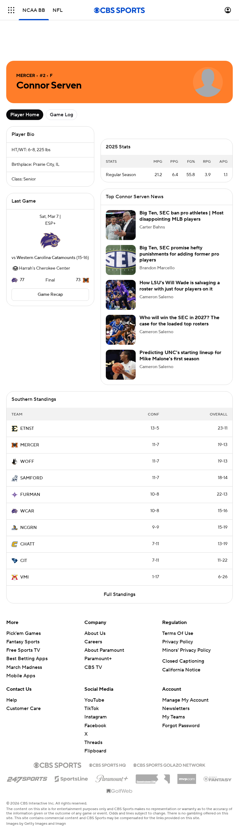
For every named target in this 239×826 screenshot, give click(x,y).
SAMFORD (31, 478)
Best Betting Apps (27, 659)
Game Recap (50, 294)
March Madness (24, 667)
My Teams (173, 717)
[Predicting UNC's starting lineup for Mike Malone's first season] (121, 365)
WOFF (27, 461)
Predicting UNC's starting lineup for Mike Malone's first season (180, 355)
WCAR (27, 511)
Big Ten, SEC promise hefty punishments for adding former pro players (179, 254)
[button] (11, 10)
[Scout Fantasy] (218, 779)
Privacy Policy (177, 642)
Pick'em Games (23, 633)
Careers (93, 642)
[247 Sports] (27, 778)
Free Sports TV (23, 650)
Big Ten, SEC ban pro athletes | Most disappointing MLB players (181, 216)
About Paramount (104, 650)
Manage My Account (185, 700)
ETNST (27, 428)
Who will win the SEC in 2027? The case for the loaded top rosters (179, 321)
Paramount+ (98, 659)
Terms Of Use (177, 633)
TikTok (91, 708)
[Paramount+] (112, 777)
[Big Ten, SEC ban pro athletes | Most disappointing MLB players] (121, 225)
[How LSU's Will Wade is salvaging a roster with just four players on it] (121, 295)
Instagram (95, 717)
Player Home (24, 115)
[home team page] (50, 241)
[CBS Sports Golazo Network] (169, 764)
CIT (23, 561)
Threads (93, 742)
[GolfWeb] (119, 791)
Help (11, 700)
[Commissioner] (153, 777)
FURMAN (30, 494)
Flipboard (95, 751)
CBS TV (93, 667)
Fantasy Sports (23, 642)
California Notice (181, 670)
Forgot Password (181, 726)
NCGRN (28, 528)
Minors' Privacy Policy (186, 650)
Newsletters (176, 708)
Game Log (61, 115)
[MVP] (186, 776)
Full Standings (119, 594)
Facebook (95, 726)
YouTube (94, 700)
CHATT (27, 544)
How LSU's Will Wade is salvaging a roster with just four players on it (179, 286)
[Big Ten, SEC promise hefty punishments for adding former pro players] (121, 260)
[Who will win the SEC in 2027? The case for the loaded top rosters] (121, 330)
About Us (94, 633)
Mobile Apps (20, 676)
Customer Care (23, 708)
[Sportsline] (71, 778)
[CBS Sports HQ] (107, 764)
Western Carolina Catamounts (45, 258)
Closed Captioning (183, 661)
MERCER (29, 445)
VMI (24, 577)
